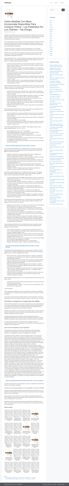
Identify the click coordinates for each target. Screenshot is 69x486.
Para (51, 42)
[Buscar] (63, 10)
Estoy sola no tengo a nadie (56, 89)
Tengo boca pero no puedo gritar (57, 141)
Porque (51, 47)
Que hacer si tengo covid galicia (56, 133)
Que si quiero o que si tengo (56, 161)
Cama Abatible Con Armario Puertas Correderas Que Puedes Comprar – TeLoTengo (21, 477)
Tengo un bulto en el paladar (56, 185)
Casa (51, 24)
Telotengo (7, 2)
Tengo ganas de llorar (54, 87)
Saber (51, 53)
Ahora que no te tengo (54, 98)
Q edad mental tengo (54, 195)
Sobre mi (56, 2)
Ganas (51, 35)
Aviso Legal (54, 484)
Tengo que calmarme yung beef (56, 156)
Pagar (51, 40)
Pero (51, 46)
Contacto (62, 2)
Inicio (51, 2)
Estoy (51, 33)
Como (51, 25)
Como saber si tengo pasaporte (56, 204)
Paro (51, 44)
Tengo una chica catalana (55, 109)
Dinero (51, 31)
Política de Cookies (61, 484)
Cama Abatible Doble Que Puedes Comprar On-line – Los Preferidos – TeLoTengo (20, 478)
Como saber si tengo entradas (56, 194)
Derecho (51, 29)
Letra (51, 38)
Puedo (51, 49)
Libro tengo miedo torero (55, 94)
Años (51, 20)
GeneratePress (20, 484)
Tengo (51, 55)
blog (6, 476)
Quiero (51, 51)
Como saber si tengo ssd (55, 96)
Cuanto (51, 27)
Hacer (51, 36)
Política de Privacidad (47, 484)
